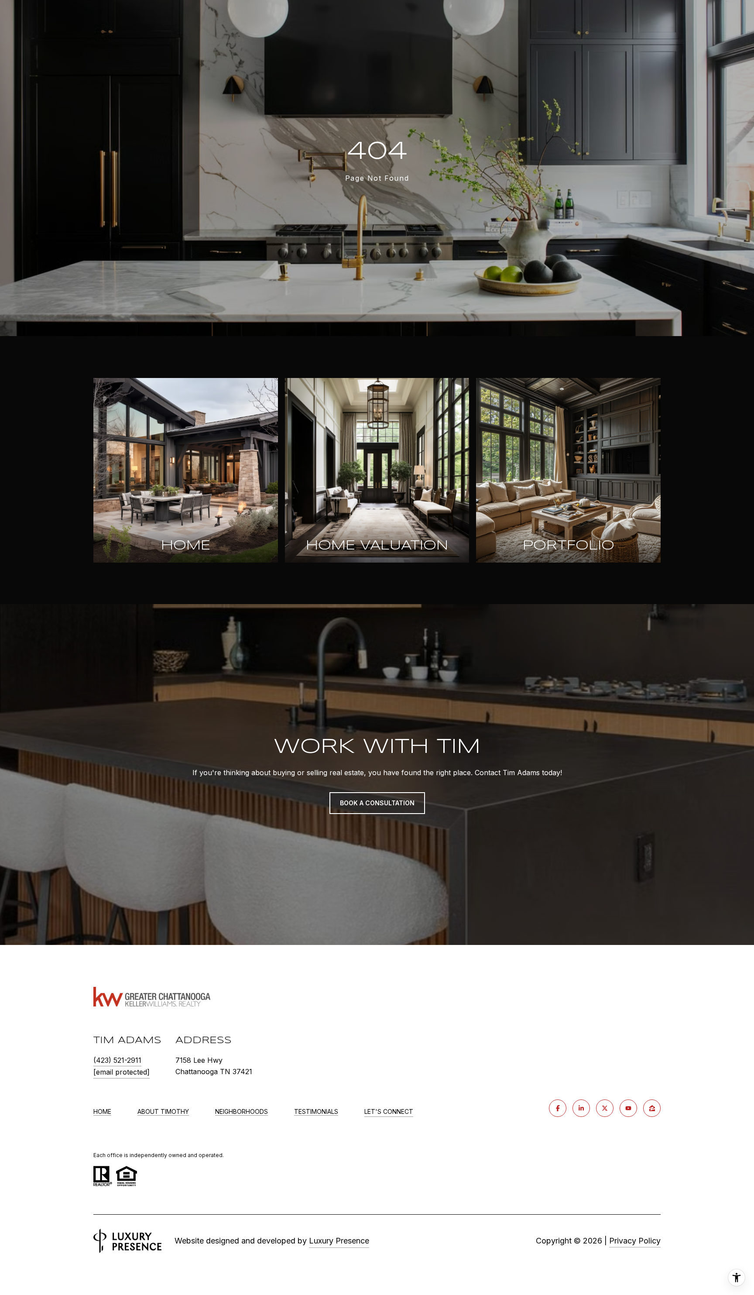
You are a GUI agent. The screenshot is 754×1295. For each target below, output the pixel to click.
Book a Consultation (377, 803)
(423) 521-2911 (117, 1060)
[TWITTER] (604, 1108)
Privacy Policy (635, 1240)
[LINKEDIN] (581, 1108)
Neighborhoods (241, 1111)
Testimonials (316, 1111)
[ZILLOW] (652, 1108)
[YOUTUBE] (628, 1108)
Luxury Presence (339, 1240)
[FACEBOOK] (557, 1108)
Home (102, 1111)
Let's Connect (388, 1111)
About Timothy (163, 1111)
